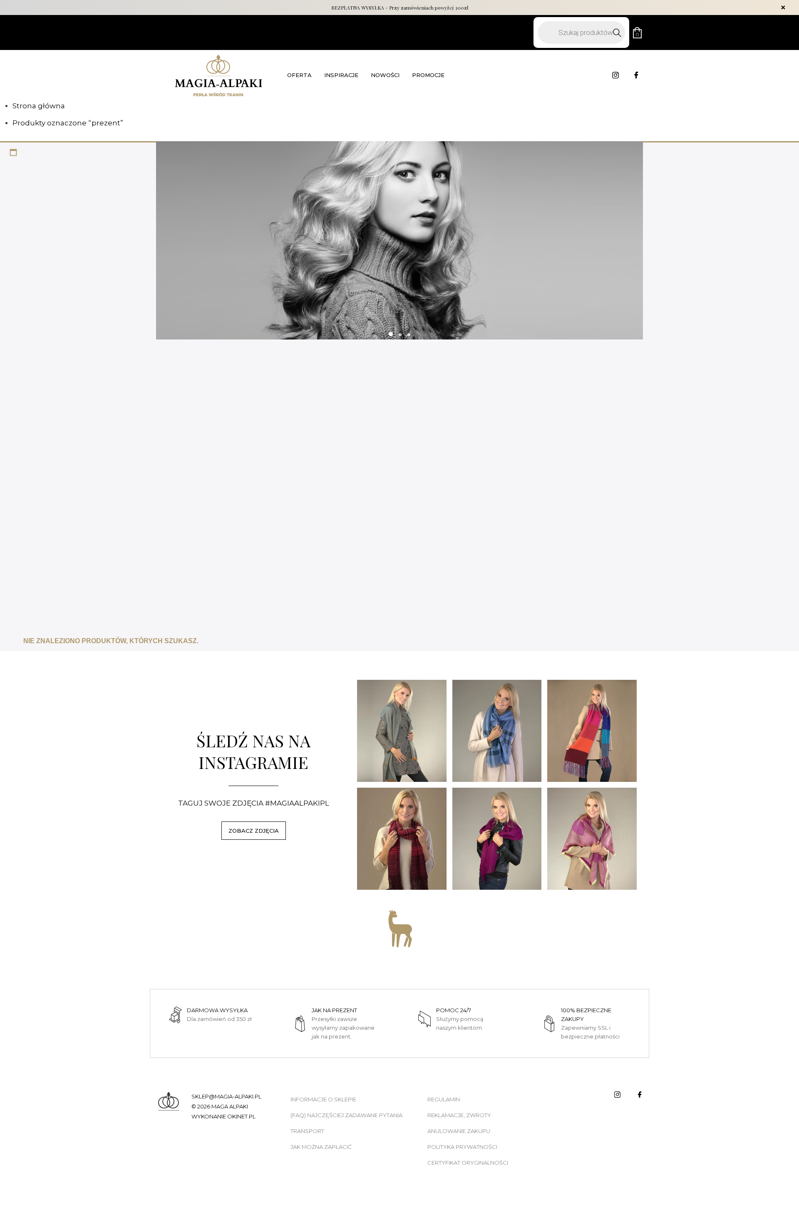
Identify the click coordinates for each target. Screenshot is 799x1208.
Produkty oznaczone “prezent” (67, 123)
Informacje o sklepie (323, 1099)
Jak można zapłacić (321, 1146)
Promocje (428, 75)
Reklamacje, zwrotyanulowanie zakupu (459, 1123)
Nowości (385, 75)
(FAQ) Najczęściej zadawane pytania (346, 1115)
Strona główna (38, 106)
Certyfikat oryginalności (467, 1162)
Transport (307, 1131)
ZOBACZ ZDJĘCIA (253, 830)
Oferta (299, 75)
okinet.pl (241, 1116)
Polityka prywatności (462, 1146)
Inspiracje (341, 75)
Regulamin (443, 1099)
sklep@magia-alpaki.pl (226, 1096)
